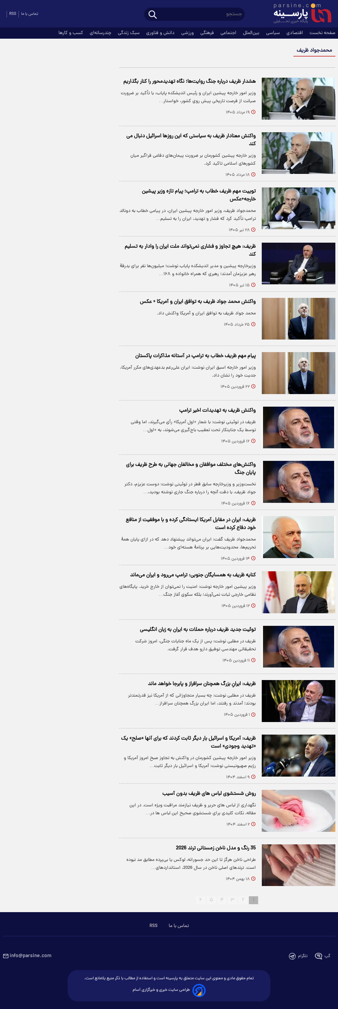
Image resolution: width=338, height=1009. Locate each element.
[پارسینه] (299, 14)
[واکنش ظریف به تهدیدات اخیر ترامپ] (298, 428)
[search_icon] (153, 15)
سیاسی (273, 33)
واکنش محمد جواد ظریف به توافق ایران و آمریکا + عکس (198, 302)
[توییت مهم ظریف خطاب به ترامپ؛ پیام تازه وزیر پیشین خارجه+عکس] (298, 208)
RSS (12, 14)
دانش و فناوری (161, 33)
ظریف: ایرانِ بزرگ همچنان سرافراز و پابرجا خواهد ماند (202, 684)
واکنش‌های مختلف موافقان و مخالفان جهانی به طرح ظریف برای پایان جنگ (191, 469)
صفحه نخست (322, 33)
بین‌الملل (252, 33)
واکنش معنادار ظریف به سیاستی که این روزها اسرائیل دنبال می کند (191, 140)
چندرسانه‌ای (101, 33)
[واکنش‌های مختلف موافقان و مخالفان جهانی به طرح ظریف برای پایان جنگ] (298, 482)
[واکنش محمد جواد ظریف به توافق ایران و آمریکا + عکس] (298, 319)
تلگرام (303, 956)
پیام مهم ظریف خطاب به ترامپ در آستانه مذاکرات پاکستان (195, 356)
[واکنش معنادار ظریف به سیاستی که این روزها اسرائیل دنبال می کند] (298, 153)
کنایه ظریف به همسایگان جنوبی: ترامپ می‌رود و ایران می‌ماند (193, 575)
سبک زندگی (129, 33)
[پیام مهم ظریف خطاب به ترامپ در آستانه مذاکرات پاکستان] (298, 373)
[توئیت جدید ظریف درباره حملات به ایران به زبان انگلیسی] (298, 647)
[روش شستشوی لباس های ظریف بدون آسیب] (298, 811)
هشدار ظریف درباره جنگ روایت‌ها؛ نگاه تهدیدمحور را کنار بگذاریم (189, 82)
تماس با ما (29, 14)
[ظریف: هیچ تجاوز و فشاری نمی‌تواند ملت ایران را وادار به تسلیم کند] (298, 264)
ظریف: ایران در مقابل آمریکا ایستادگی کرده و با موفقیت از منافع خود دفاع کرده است (191, 524)
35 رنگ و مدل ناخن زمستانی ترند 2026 (216, 848)
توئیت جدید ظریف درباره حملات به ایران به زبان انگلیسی (198, 630)
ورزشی (188, 33)
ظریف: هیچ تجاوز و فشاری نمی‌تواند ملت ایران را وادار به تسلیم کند (190, 251)
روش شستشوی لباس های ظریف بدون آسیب (209, 794)
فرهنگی (207, 33)
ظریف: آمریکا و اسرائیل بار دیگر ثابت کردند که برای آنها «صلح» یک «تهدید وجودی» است (188, 742)
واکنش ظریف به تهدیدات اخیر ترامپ (217, 411)
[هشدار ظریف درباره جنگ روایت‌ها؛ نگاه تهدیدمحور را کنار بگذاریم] (298, 99)
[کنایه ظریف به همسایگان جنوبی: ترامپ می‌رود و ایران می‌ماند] (298, 592)
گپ (327, 956)
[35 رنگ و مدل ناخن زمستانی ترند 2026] (298, 865)
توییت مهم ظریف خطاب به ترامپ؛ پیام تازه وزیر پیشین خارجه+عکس (199, 195)
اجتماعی (229, 33)
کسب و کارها (71, 33)
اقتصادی (295, 33)
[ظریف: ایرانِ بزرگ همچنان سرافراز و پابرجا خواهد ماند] (298, 701)
